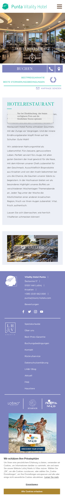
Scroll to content (32, 58)
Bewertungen (32, 304)
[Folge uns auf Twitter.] (29, 312)
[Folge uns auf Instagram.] (35, 312)
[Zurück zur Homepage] (24, 6)
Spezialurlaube (32, 324)
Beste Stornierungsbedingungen (24, 82)
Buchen (25, 69)
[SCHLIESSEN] (59, 7)
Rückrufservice (32, 356)
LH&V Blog (30, 369)
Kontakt (29, 350)
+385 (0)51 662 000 (35, 294)
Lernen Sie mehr (51, 477)
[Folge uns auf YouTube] (41, 312)
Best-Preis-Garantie (35, 337)
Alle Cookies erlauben (31, 491)
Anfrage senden (51, 88)
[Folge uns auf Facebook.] (23, 312)
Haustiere (30, 388)
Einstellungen (32, 484)
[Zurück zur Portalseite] (13, 329)
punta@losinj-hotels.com (38, 298)
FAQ (27, 382)
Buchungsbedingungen (37, 343)
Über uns (29, 330)
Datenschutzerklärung (36, 362)
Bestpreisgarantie (33, 77)
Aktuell (28, 375)
